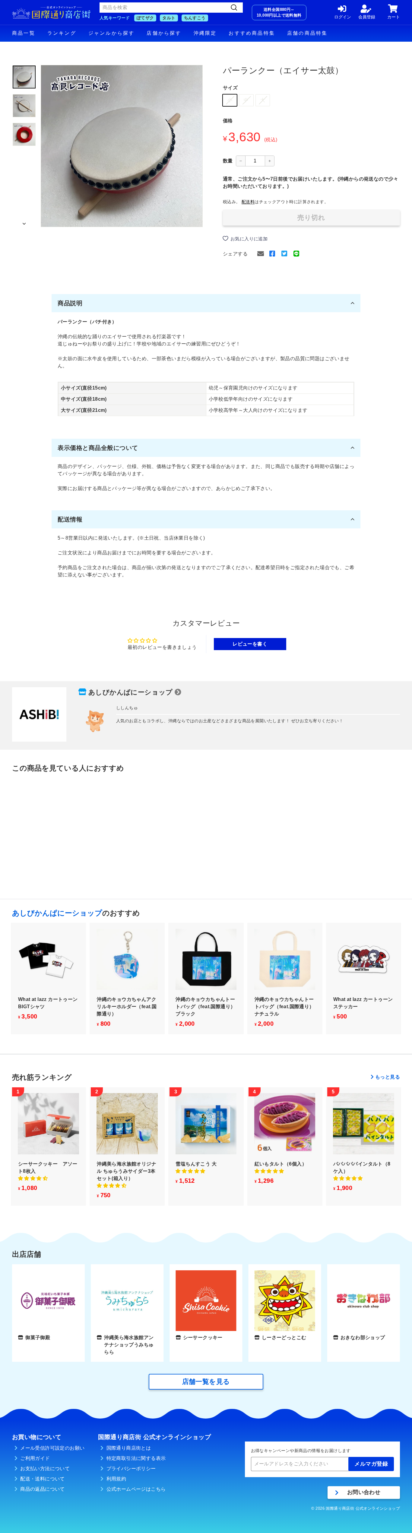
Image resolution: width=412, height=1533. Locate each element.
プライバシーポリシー (131, 1468)
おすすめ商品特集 (252, 33)
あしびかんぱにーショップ (130, 692)
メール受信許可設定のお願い (52, 1448)
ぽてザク (145, 17)
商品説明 (70, 303)
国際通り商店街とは (128, 1448)
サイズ (230, 87)
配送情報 (70, 519)
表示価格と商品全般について (98, 447)
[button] (33, 1178)
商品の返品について (42, 1489)
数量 (228, 160)
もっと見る (387, 1076)
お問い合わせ (363, 1492)
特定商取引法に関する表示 (136, 1458)
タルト (168, 17)
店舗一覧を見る (206, 1381)
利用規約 (116, 1478)
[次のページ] (24, 222)
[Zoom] (121, 146)
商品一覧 (23, 33)
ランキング (61, 33)
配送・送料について (42, 1478)
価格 (228, 120)
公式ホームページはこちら (136, 1489)
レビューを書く (250, 643)
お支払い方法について (45, 1468)
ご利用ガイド (35, 1458)
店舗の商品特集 (307, 33)
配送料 (248, 202)
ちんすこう (195, 17)
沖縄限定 (205, 33)
